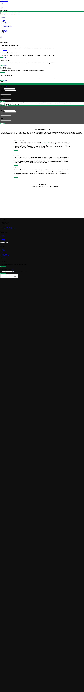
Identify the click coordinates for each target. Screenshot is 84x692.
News (4, 20)
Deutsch (3, 235)
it (0, 41)
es (2, 5)
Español (3, 237)
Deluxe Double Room (6, 22)
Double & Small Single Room (7, 26)
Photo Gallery (4, 30)
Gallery (5, 65)
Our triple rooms (42, 143)
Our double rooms (46, 142)
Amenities (3, 28)
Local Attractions (5, 31)
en (2, 4)
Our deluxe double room (38, 145)
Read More (16, 150)
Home (3, 17)
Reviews (3, 27)
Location (3, 32)
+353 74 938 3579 (4, 1)
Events (4, 18)
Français (3, 239)
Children (2, 96)
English (3, 236)
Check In (2, 88)
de (2, 3)
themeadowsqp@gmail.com (10, 228)
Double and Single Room (7, 25)
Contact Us (4, 34)
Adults (1, 91)
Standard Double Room (6, 23)
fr (0, 40)
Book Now (5, 57)
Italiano (3, 240)
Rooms (3, 21)
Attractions (2, 72)
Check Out (2, 90)
